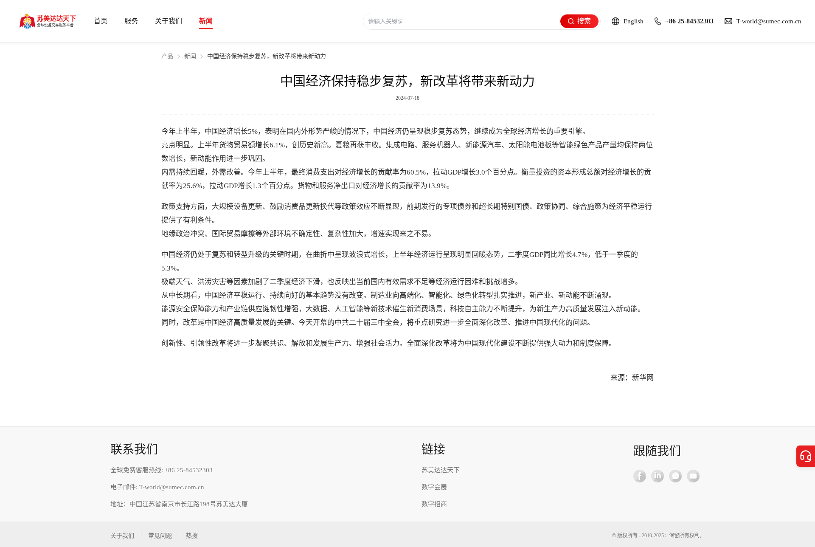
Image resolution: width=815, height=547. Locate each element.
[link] (167, 56)
